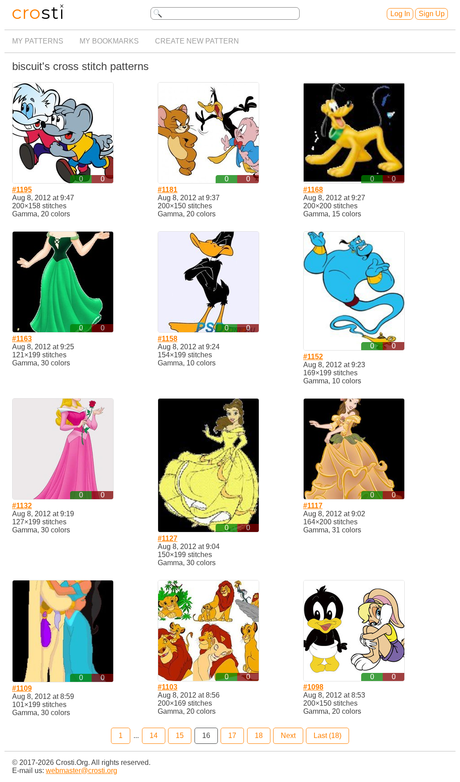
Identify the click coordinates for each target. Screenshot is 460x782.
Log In (400, 14)
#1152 (313, 356)
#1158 (167, 339)
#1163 (22, 339)
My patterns (37, 41)
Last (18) (327, 735)
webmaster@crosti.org (81, 770)
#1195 (22, 189)
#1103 (167, 687)
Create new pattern (197, 41)
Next (288, 735)
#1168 (313, 189)
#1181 (167, 189)
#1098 (313, 687)
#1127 (167, 538)
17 (232, 735)
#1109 (22, 688)
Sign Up (432, 14)
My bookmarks (109, 41)
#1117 (313, 506)
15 (180, 735)
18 (259, 735)
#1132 (22, 506)
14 (154, 735)
